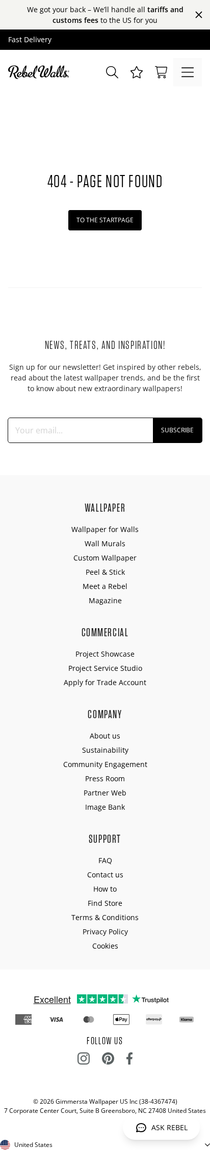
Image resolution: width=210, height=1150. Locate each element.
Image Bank (105, 807)
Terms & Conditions (105, 917)
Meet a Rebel (105, 586)
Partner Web (105, 793)
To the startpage (105, 220)
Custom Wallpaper (105, 558)
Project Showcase (105, 654)
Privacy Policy (105, 931)
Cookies (105, 946)
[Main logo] (40, 72)
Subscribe (177, 430)
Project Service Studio (105, 668)
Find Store (105, 903)
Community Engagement (105, 764)
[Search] (112, 72)
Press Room (105, 778)
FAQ (105, 860)
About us (105, 736)
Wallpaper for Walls (105, 529)
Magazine (105, 600)
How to (105, 889)
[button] (136, 72)
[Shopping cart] (161, 72)
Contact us (105, 874)
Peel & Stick (105, 572)
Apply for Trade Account (105, 682)
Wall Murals (105, 543)
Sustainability (105, 750)
